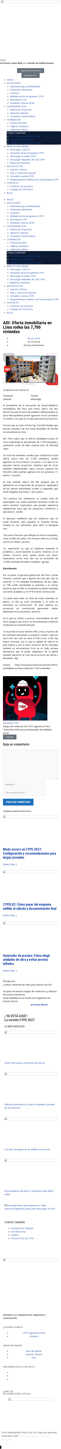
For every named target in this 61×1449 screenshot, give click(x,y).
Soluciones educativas (21, 89)
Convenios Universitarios (22, 116)
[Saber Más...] (10, 864)
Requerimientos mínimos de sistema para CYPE (34, 179)
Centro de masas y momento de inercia (24, 1062)
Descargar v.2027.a (20, 149)
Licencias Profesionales (22, 139)
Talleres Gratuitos (19, 126)
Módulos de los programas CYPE (27, 96)
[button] (16, 395)
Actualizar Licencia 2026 (22, 102)
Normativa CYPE (18, 99)
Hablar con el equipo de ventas (26, 142)
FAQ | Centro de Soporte (23, 172)
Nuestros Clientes (19, 112)
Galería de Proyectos (21, 109)
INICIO (10, 79)
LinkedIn (9, 737)
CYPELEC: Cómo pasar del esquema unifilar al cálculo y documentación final (29, 907)
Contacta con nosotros (21, 186)
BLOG (10, 192)
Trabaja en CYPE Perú (21, 189)
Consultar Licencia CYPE (22, 176)
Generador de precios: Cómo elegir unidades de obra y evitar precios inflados (26, 960)
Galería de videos (19, 129)
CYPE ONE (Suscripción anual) (25, 136)
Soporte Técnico (18, 169)
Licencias (14, 93)
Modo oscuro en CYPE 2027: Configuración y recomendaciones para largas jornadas (29, 853)
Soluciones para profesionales (25, 86)
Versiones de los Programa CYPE (27, 152)
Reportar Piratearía (20, 162)
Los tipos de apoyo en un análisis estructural (27, 1149)
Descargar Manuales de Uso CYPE (27, 159)
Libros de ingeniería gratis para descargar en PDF (29, 1208)
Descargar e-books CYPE (23, 156)
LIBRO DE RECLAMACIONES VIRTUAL (17, 1392)
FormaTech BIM (18, 122)
